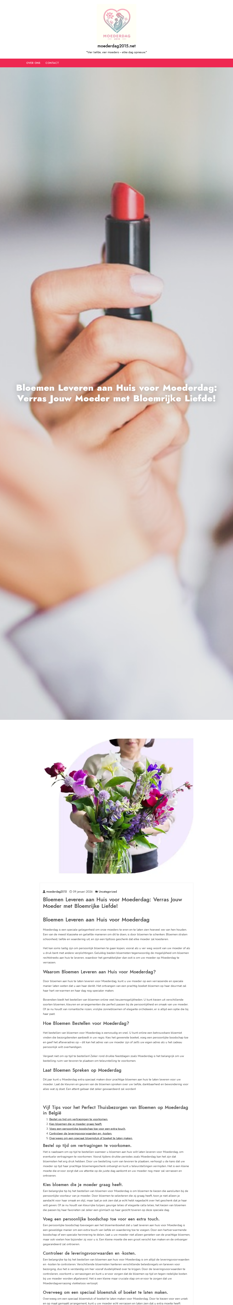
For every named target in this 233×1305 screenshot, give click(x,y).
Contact (52, 63)
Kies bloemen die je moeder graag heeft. (75, 1124)
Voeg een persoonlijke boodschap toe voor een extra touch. (87, 1129)
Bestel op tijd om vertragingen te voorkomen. (78, 1119)
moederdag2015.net (116, 46)
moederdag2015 (56, 892)
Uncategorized (108, 892)
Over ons (33, 63)
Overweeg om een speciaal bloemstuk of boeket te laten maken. (91, 1138)
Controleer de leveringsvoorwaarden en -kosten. (80, 1133)
